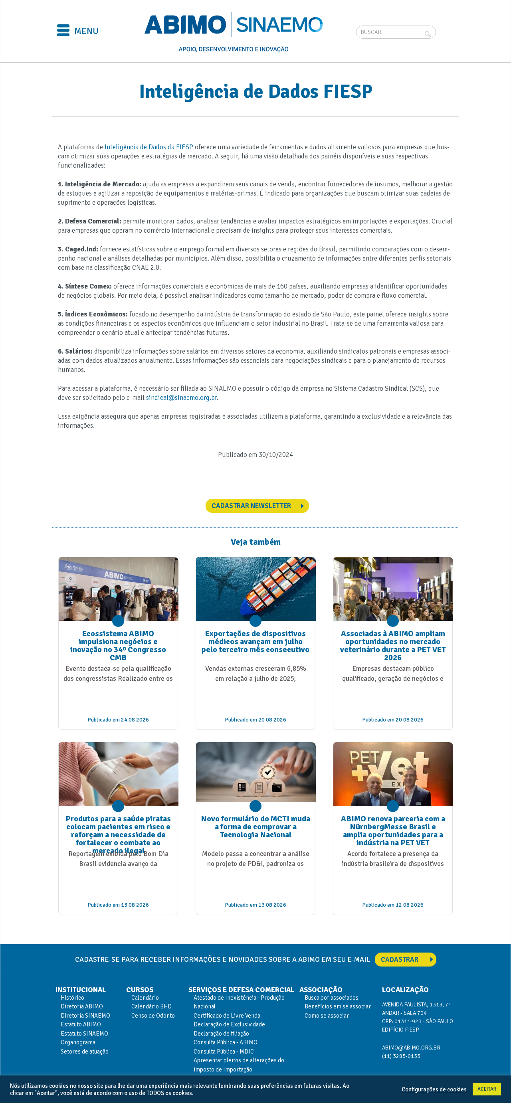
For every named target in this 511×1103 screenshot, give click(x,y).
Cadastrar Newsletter (251, 506)
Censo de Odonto (153, 1015)
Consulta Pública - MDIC (224, 1051)
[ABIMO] (235, 32)
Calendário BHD (151, 1006)
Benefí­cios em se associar (338, 1006)
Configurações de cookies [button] (434, 1089)
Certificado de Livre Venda (227, 1015)
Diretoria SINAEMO (85, 1015)
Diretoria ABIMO (82, 1006)
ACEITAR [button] (486, 1089)
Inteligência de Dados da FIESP (149, 147)
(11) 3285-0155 (401, 1056)
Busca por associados (331, 997)
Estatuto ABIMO (81, 1024)
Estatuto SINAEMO (84, 1033)
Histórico (72, 997)
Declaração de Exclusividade (229, 1024)
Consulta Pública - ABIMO (225, 1042)
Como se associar (327, 1015)
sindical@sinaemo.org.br (181, 397)
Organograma (78, 1042)
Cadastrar (399, 959)
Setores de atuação (85, 1051)
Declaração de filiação (221, 1033)
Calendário (145, 997)
